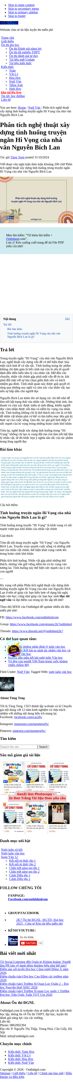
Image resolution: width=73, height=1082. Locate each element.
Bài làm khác (14, 329)
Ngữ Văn (23, 672)
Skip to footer (17, 16)
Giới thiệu (19, 1073)
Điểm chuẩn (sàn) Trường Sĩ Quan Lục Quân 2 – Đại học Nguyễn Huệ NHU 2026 (34, 985)
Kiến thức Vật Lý (19, 1055)
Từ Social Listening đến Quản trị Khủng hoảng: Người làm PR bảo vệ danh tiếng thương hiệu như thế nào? (35, 963)
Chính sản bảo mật (51, 1073)
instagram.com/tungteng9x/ (31, 724)
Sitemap (5, 1073)
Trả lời (7, 324)
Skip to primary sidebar (23, 12)
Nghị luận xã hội (12, 849)
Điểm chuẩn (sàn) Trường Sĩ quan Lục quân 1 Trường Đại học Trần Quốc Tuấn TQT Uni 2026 (34, 992)
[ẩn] (67, 318)
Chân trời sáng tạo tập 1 (24, 868)
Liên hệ (32, 1073)
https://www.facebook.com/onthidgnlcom (32, 617)
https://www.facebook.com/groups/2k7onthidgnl (41, 624)
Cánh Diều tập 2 (19, 879)
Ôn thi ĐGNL (9, 23)
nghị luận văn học (60, 672)
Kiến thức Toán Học (21, 1051)
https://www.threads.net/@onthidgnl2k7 (37, 631)
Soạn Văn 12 (9, 857)
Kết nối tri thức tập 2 (22, 864)
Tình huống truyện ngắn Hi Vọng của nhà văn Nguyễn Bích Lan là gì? (33, 335)
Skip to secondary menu (23, 8)
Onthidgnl (12, 239)
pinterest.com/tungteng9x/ (29, 731)
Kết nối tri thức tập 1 (22, 860)
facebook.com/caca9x (28, 717)
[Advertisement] (36, 284)
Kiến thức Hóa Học (20, 1059)
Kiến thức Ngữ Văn (21, 1062)
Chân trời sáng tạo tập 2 (24, 871)
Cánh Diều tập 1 (19, 875)
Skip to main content (21, 5)
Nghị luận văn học (13, 853)
